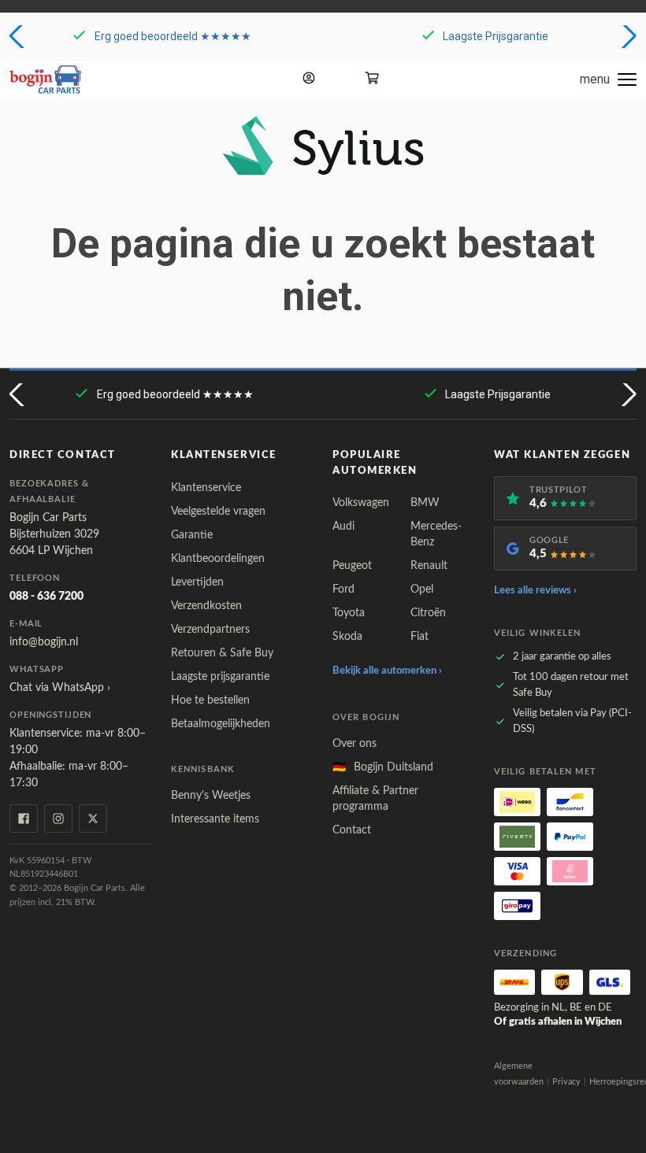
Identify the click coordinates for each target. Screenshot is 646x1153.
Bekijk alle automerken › (387, 671)
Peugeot (352, 565)
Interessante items (215, 819)
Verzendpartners (210, 629)
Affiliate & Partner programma (375, 798)
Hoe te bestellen (210, 700)
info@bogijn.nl (43, 642)
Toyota (348, 613)
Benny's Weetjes (211, 795)
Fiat (419, 636)
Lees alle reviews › (535, 591)
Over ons (354, 743)
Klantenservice (206, 487)
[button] (18, 36)
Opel (421, 589)
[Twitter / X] (93, 818)
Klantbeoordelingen (218, 558)
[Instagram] (58, 818)
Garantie (192, 535)
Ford (343, 589)
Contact (351, 830)
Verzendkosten (206, 606)
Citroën (428, 613)
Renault (428, 565)
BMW (425, 502)
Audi (343, 526)
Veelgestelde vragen (218, 511)
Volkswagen (360, 502)
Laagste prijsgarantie (220, 676)
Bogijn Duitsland (382, 767)
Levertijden (197, 582)
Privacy (566, 1081)
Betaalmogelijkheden (220, 724)
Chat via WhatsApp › (59, 687)
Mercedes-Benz (436, 534)
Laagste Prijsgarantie (495, 36)
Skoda (347, 636)
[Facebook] (23, 818)
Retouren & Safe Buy (222, 653)
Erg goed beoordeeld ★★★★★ (173, 36)
